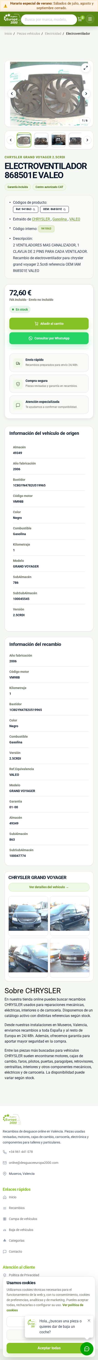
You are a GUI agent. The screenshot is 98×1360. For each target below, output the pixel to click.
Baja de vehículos (21, 1230)
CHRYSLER (41, 219)
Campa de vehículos (23, 1219)
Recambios (17, 1208)
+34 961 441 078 (21, 1152)
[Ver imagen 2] (41, 140)
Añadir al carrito (52, 323)
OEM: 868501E (52, 209)
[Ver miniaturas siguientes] (87, 140)
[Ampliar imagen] (85, 68)
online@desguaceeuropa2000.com (33, 1163)
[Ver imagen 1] (24, 140)
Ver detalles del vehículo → (49, 887)
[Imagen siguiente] (86, 93)
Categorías (16, 1240)
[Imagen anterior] (12, 93)
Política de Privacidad (24, 1275)
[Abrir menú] (90, 19)
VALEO (74, 219)
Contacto (15, 1251)
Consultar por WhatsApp (52, 338)
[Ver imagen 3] (58, 140)
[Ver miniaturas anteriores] (11, 140)
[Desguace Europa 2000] (12, 1119)
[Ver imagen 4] (76, 140)
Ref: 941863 (24, 209)
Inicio (12, 1197)
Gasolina (60, 219)
